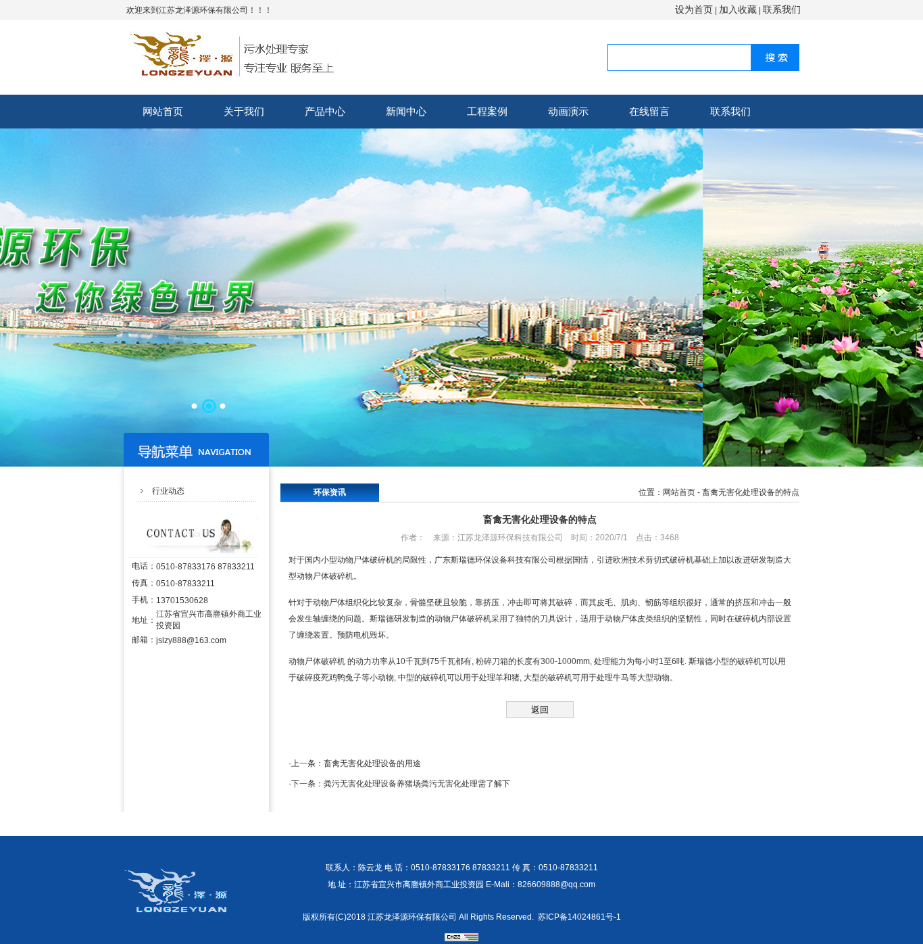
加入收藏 (738, 9)
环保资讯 (330, 492)
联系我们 (782, 9)
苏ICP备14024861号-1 (579, 917)
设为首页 (694, 9)
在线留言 (649, 111)
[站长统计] (461, 938)
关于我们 (244, 111)
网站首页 (163, 111)
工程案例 (487, 111)
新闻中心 (406, 111)
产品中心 (325, 111)
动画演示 (568, 111)
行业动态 (168, 491)
